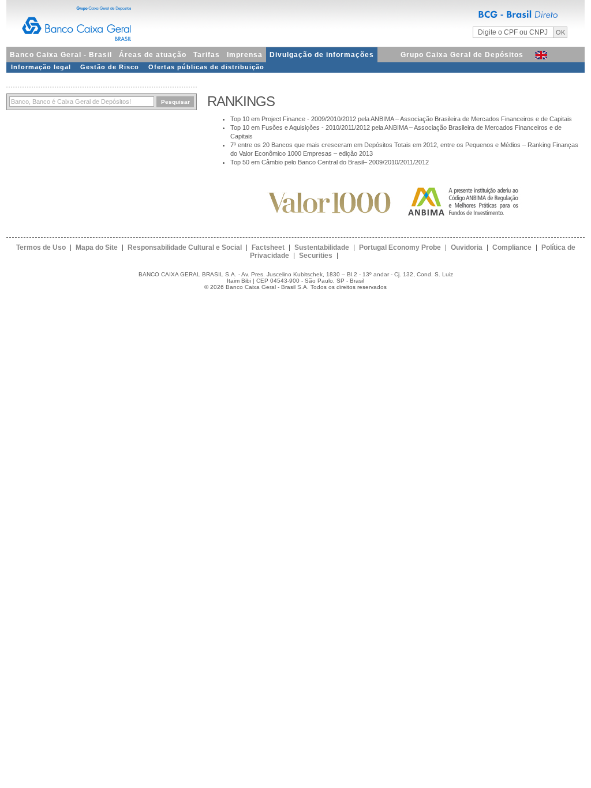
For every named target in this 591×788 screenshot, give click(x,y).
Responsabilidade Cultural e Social (185, 247)
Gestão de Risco (109, 66)
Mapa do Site (97, 247)
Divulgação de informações (322, 55)
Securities (315, 256)
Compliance (512, 247)
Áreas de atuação (152, 55)
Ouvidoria (466, 247)
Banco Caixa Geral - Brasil (61, 55)
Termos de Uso (41, 247)
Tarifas (206, 55)
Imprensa (245, 55)
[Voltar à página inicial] (295, 22)
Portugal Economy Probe (400, 247)
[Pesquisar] (81, 102)
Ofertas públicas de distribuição (206, 66)
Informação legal (41, 66)
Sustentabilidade (321, 247)
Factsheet (268, 247)
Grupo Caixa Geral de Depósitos (462, 55)
